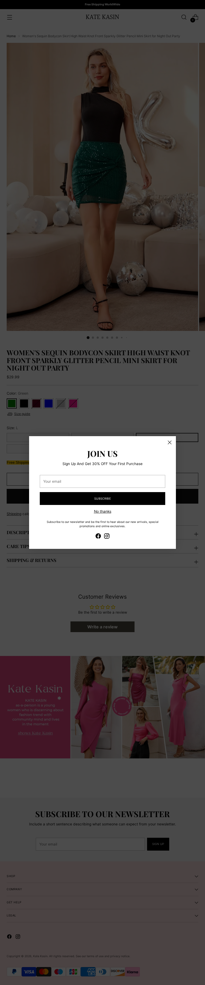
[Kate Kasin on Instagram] (107, 537)
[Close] (169, 442)
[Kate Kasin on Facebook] (98, 537)
